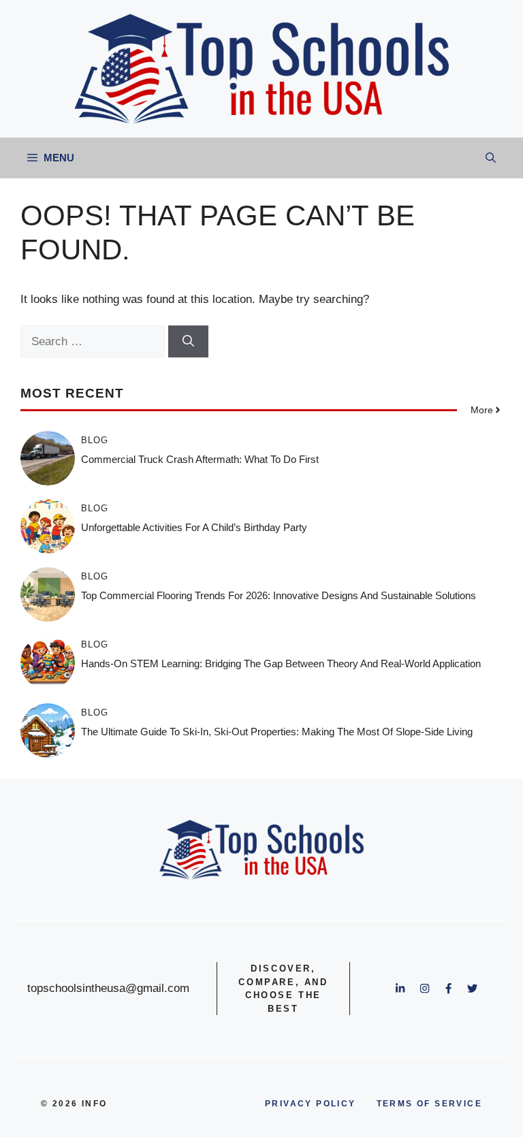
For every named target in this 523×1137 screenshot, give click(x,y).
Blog (94, 440)
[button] (490, 158)
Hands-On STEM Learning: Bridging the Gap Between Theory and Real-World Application (281, 663)
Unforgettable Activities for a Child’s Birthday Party (194, 527)
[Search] (188, 341)
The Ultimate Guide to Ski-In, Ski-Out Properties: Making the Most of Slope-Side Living (277, 731)
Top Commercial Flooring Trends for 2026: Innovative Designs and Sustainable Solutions (278, 595)
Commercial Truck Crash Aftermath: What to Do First (200, 459)
